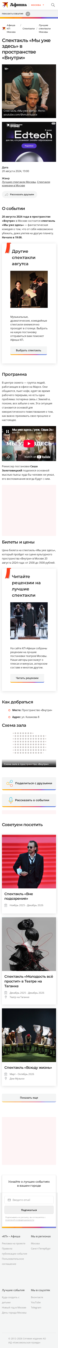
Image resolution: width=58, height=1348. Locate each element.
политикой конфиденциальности (19, 1220)
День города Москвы (14, 1312)
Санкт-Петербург (41, 1248)
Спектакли (29, 28)
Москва (35, 1243)
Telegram (36, 1307)
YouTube (36, 1302)
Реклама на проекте (13, 1243)
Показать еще (29, 1097)
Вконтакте (37, 1297)
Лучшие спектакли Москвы (45, 28)
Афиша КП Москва (11, 28)
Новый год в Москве (14, 1307)
